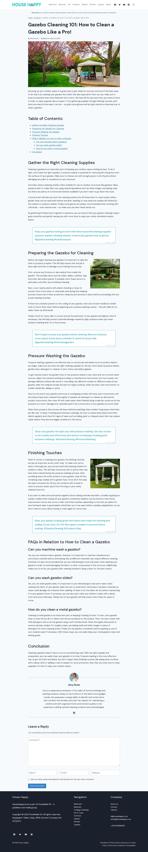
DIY (69, 4)
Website (96, 773)
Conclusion (37, 152)
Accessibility (131, 845)
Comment (34, 740)
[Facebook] (115, 5)
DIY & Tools (78, 813)
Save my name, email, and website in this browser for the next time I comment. (62, 779)
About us (114, 804)
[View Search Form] (134, 5)
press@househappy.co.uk (121, 819)
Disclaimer (104, 843)
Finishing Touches (40, 135)
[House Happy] (26, 4)
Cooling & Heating (81, 810)
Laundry (101, 4)
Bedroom (62, 4)
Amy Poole (34, 38)
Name (32, 773)
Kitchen (93, 4)
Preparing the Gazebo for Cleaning (48, 128)
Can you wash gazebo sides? (49, 145)
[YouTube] (124, 5)
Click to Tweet (110, 242)
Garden (85, 4)
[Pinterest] (129, 5)
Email (64, 773)
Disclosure (125, 843)
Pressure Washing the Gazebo (46, 132)
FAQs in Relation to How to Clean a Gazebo (51, 138)
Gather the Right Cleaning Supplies (48, 125)
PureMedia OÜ (44, 804)
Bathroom (53, 4)
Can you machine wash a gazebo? (51, 142)
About (108, 4)
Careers (114, 810)
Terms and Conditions (116, 845)
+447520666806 (118, 826)
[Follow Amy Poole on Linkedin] (74, 713)
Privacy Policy (114, 843)
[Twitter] (120, 5)
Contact (114, 807)
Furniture (76, 4)
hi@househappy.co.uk (119, 816)
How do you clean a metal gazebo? (52, 148)
